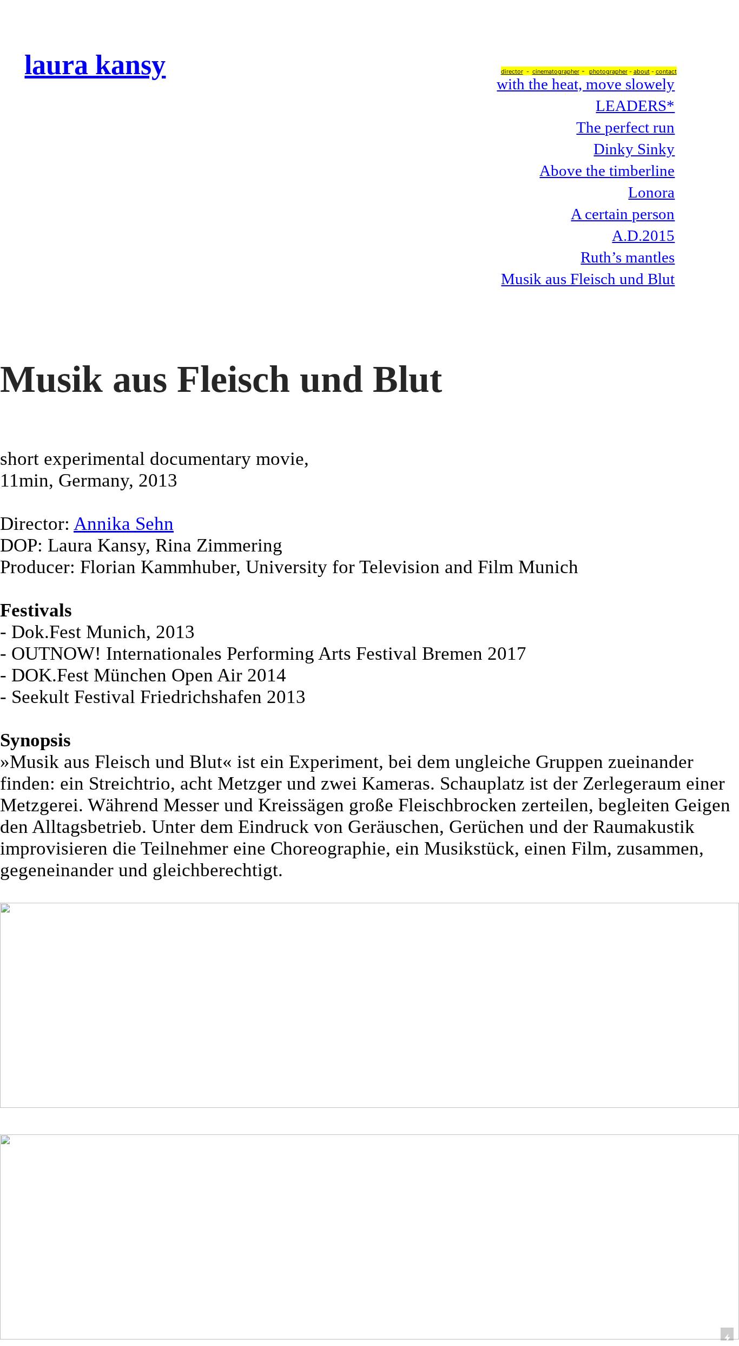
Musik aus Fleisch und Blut (588, 278)
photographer (608, 71)
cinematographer (555, 71)
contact (666, 71)
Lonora (651, 192)
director (512, 71)
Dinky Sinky (634, 148)
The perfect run (625, 127)
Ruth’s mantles (627, 257)
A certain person (623, 213)
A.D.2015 (643, 235)
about (642, 71)
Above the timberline (607, 170)
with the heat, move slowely (586, 84)
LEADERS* (635, 105)
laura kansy (95, 64)
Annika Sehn (124, 523)
